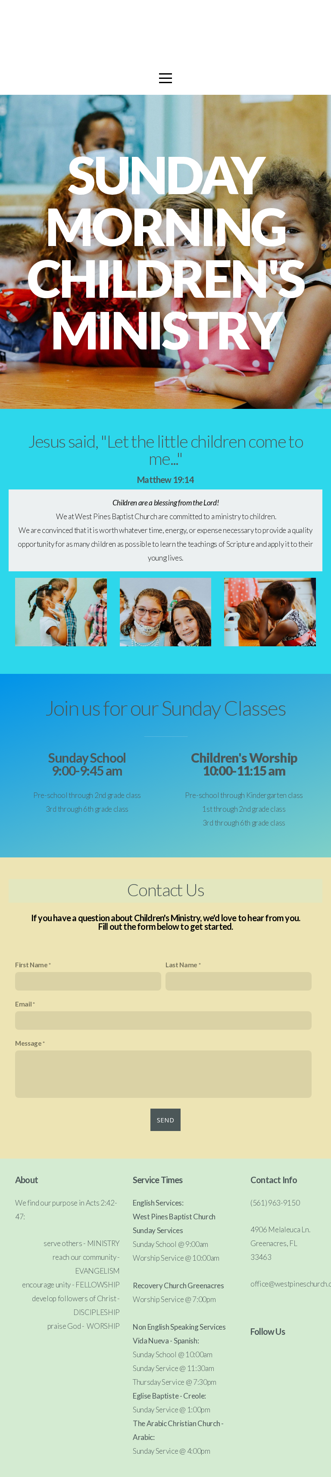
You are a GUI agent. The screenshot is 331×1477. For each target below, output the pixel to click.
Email (23, 1004)
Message (28, 1043)
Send (165, 1120)
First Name (31, 965)
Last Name (181, 965)
